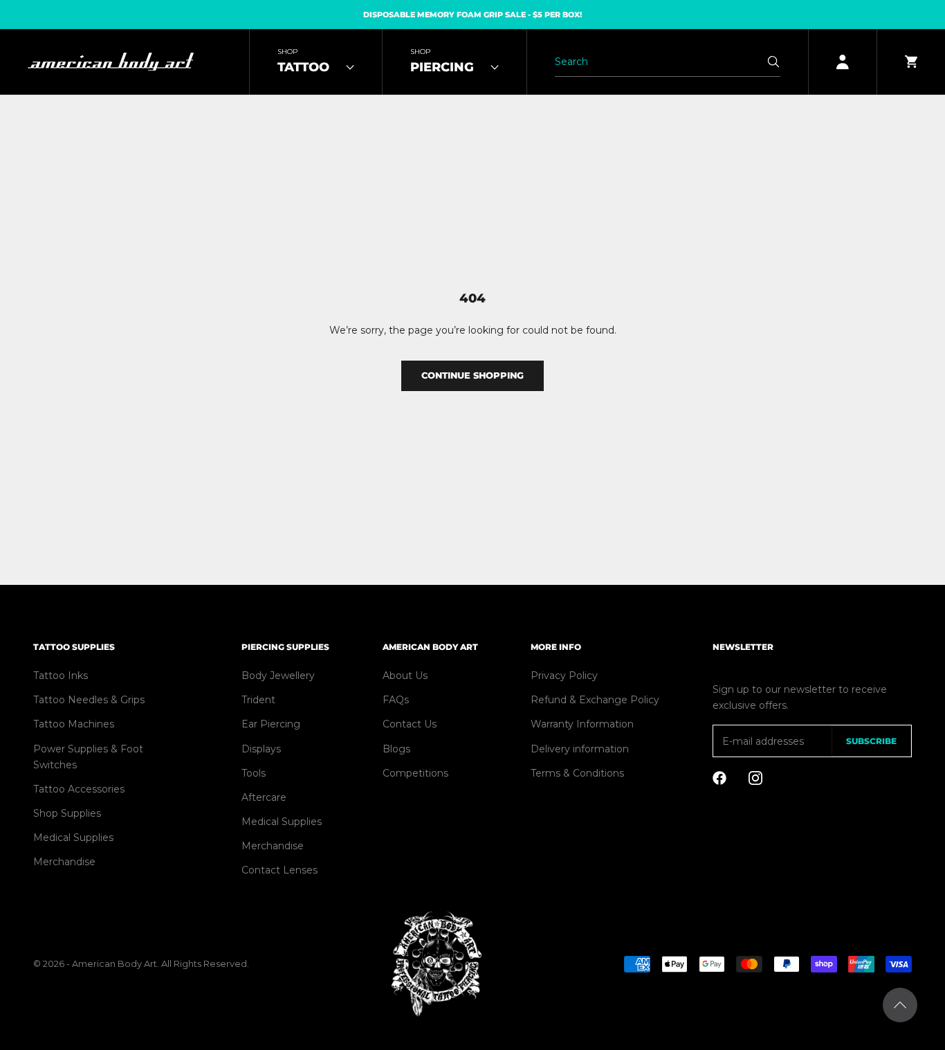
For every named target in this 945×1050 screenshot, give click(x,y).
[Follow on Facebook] (719, 778)
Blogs (396, 749)
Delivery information (580, 749)
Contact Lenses (279, 870)
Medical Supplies (73, 837)
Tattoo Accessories (79, 789)
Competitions (415, 773)
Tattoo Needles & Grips (89, 700)
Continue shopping (472, 375)
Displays (261, 749)
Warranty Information (582, 724)
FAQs (396, 700)
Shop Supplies (67, 813)
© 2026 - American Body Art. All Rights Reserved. (141, 963)
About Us (405, 675)
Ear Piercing (270, 724)
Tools (253, 773)
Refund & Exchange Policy (595, 700)
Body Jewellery (278, 675)
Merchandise (64, 862)
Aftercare (263, 797)
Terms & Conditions (577, 773)
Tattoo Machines (73, 724)
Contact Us (410, 724)
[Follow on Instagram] (755, 778)
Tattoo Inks (60, 675)
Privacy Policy (564, 675)
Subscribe (871, 741)
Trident (258, 700)
